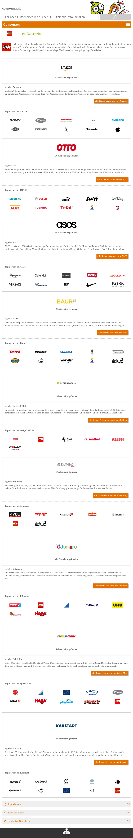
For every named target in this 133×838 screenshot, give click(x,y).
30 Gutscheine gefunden (66, 156)
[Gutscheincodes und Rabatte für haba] (41, 614)
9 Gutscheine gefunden (66, 309)
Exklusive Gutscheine (19, 820)
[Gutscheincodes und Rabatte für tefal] (66, 208)
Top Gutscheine (16, 812)
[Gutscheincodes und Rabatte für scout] (92, 515)
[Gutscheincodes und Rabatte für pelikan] (92, 605)
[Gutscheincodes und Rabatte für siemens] (15, 199)
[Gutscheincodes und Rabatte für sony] (15, 120)
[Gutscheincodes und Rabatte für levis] (92, 275)
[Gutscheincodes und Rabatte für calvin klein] (41, 275)
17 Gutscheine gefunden (66, 77)
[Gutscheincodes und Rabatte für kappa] (118, 781)
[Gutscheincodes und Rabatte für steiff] (92, 199)
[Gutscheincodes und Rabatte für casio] (66, 352)
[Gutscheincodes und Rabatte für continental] (15, 790)
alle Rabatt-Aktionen (111, 101)
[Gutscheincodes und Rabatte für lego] (41, 439)
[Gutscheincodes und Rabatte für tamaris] (92, 129)
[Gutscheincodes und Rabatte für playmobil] (66, 701)
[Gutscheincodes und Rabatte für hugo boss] (118, 284)
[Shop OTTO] (66, 151)
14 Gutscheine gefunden (66, 232)
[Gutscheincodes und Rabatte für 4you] (15, 515)
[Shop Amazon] (66, 72)
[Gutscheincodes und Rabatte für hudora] (92, 692)
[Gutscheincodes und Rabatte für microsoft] (41, 352)
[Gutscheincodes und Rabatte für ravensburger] (66, 605)
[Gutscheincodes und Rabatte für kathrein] (66, 120)
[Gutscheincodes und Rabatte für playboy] (15, 781)
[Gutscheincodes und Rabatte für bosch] (41, 199)
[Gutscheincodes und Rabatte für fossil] (15, 361)
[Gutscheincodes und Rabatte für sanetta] (92, 781)
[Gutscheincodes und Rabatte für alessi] (118, 439)
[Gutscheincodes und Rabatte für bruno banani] (41, 129)
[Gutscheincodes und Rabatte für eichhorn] (15, 614)
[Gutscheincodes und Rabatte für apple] (118, 129)
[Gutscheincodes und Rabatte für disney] (118, 199)
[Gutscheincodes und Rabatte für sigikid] (66, 439)
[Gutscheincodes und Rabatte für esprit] (41, 515)
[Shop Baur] (66, 304)
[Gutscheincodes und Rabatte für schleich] (15, 701)
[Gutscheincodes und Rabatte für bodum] (15, 439)
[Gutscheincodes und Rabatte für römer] (41, 120)
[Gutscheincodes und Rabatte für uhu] (118, 605)
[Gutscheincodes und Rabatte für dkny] (66, 284)
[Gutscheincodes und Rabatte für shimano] (118, 120)
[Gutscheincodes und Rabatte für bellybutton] (118, 208)
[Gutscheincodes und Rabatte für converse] (118, 515)
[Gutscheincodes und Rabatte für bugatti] (41, 361)
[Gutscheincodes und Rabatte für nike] (92, 284)
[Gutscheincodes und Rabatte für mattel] (15, 692)
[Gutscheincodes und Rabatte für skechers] (41, 284)
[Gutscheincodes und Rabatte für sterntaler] (66, 692)
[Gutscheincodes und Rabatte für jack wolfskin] (118, 361)
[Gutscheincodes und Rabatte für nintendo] (118, 352)
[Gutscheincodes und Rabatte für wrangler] (66, 361)
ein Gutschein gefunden (66, 559)
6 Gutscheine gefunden (66, 472)
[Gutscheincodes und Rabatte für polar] (15, 448)
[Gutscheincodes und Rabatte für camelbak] (15, 129)
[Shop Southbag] (66, 467)
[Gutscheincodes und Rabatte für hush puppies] (92, 352)
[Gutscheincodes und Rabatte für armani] (92, 790)
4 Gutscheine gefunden (66, 739)
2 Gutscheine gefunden (66, 396)
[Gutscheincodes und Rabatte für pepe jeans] (15, 275)
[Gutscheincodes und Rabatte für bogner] (66, 781)
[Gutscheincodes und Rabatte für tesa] (15, 605)
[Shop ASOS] (66, 227)
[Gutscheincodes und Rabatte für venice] (92, 120)
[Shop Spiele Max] (66, 644)
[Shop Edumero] (66, 554)
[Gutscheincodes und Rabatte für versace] (15, 284)
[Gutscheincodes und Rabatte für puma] (66, 199)
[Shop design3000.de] (66, 391)
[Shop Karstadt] (66, 734)
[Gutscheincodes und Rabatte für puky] (92, 702)
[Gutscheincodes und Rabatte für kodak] (15, 208)
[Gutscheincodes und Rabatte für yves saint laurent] (66, 129)
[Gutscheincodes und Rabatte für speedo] (118, 275)
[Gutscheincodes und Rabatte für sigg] (66, 515)
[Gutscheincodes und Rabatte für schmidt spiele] (92, 208)
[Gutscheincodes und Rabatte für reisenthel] (92, 439)
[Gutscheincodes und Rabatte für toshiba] (41, 208)
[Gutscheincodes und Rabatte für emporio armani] (66, 275)
